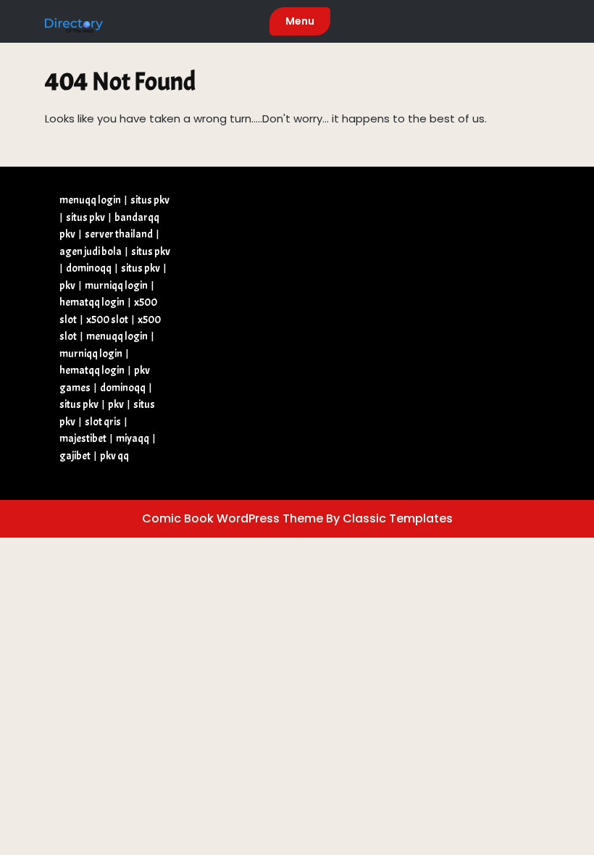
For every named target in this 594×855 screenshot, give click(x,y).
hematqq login (92, 302)
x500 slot (107, 320)
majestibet (82, 439)
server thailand (119, 234)
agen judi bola (90, 252)
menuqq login (90, 200)
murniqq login (116, 286)
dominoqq (89, 268)
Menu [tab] (299, 21)
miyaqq (132, 439)
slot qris (103, 422)
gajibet (75, 456)
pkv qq (114, 456)
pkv (67, 286)
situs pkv (150, 200)
